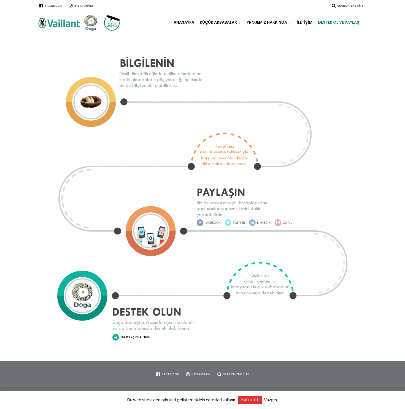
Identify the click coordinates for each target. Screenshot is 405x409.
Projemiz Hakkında (267, 22)
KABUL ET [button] (249, 400)
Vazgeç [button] (271, 399)
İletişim (304, 22)
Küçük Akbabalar (218, 22)
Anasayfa (184, 22)
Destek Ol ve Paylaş (338, 22)
